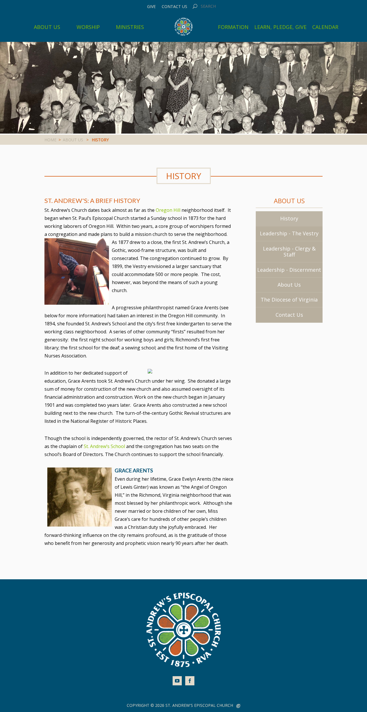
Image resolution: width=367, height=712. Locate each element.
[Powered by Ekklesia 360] (238, 706)
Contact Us (174, 7)
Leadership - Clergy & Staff (289, 251)
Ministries (130, 27)
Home (50, 139)
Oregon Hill (168, 210)
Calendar (325, 27)
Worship (88, 27)
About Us (47, 27)
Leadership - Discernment (289, 269)
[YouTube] (177, 680)
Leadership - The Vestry (289, 233)
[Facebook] (189, 680)
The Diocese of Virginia (289, 299)
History (289, 218)
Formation (233, 27)
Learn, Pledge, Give (280, 27)
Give (151, 7)
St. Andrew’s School (104, 446)
